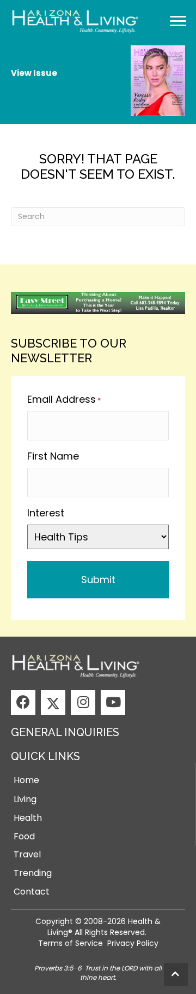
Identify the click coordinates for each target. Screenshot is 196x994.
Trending (33, 873)
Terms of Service (70, 943)
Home (26, 780)
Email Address (64, 399)
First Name (53, 456)
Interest (45, 513)
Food (24, 836)
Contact (32, 891)
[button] (23, 702)
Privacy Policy (132, 943)
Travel (27, 854)
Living (25, 799)
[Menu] (178, 21)
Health (28, 817)
